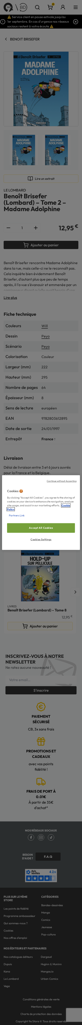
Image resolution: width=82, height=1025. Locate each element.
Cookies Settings (41, 539)
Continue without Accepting (62, 481)
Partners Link (17, 515)
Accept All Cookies (41, 527)
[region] (41, 512)
